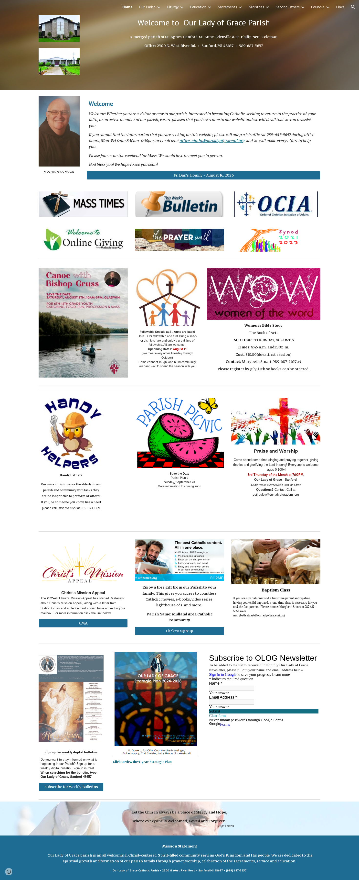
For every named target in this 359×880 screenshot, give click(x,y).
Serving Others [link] (288, 6)
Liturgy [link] (173, 6)
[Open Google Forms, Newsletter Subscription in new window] (311, 658)
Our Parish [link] (147, 6)
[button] (353, 7)
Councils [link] (318, 6)
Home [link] (127, 6)
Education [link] (198, 6)
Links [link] (340, 6)
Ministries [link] (256, 6)
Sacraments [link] (227, 6)
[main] (203, 23)
